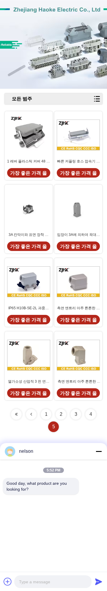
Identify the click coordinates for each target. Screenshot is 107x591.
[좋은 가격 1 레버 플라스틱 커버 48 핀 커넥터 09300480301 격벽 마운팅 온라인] (28, 135)
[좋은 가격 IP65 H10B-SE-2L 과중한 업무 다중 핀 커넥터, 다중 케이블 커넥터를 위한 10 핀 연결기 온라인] (28, 281)
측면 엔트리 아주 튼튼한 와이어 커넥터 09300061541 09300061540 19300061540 (78, 308)
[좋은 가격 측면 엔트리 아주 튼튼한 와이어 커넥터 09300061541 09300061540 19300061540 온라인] (78, 281)
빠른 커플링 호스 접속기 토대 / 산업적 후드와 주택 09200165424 (78, 161)
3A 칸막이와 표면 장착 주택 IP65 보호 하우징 (28, 235)
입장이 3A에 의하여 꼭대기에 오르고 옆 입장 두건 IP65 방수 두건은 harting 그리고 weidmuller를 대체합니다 (78, 235)
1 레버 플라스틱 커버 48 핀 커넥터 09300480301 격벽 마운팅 (28, 161)
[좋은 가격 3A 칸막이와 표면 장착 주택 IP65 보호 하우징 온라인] (28, 208)
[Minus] (98, 451)
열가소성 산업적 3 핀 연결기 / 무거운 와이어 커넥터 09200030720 (28, 381)
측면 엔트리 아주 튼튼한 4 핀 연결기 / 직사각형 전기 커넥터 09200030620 (78, 381)
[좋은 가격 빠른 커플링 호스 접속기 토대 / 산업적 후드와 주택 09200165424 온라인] (78, 135)
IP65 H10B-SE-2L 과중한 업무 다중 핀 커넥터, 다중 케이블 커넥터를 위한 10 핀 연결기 (28, 308)
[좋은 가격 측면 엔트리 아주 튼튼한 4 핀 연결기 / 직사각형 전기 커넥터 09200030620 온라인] (78, 355)
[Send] (98, 581)
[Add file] (8, 581)
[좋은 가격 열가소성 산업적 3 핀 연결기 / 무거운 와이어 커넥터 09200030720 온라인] (28, 355)
